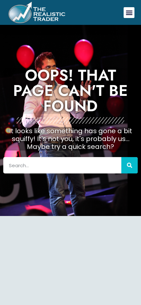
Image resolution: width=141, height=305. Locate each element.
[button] (129, 12)
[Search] (129, 165)
